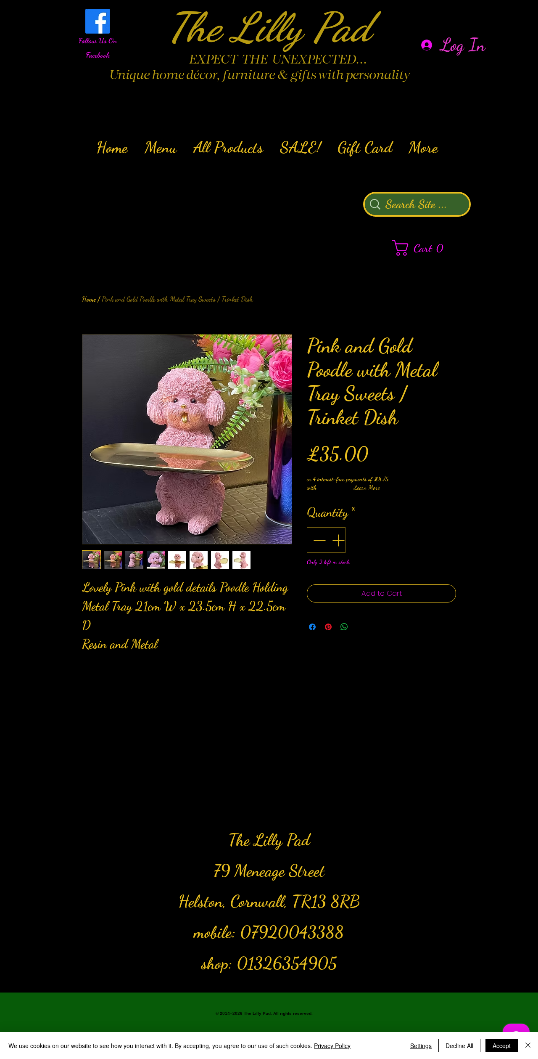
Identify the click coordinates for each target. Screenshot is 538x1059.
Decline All (459, 1045)
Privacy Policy (332, 1045)
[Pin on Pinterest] (328, 627)
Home (89, 299)
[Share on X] (360, 627)
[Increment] (339, 540)
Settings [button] (421, 1045)
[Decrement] (318, 540)
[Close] (528, 1045)
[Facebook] (97, 21)
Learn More (367, 487)
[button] (422, 248)
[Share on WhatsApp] (344, 627)
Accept (502, 1045)
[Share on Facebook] (312, 627)
